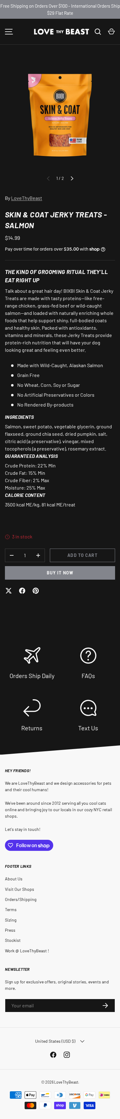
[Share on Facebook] (22, 590)
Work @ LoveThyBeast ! (27, 950)
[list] (60, 115)
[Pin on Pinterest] (35, 590)
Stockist (13, 940)
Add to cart (82, 555)
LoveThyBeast (26, 198)
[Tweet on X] (8, 590)
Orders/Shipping (20, 899)
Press (10, 930)
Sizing (10, 920)
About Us (13, 878)
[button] (111, 31)
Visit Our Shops (19, 889)
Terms (11, 909)
